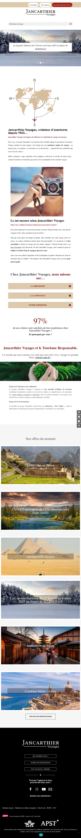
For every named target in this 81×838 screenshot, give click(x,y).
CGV (54, 808)
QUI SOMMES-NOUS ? (40, 756)
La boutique (33, 5)
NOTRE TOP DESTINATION (40, 762)
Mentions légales (8, 808)
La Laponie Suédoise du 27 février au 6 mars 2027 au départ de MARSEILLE (40, 47)
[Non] (78, 832)
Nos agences (45, 5)
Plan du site (41, 808)
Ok (41, 835)
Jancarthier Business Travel (62, 5)
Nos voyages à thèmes (40, 769)
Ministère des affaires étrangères (25, 808)
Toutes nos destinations (40, 716)
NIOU (23, 816)
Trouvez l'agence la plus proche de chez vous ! (40, 781)
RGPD (49, 808)
